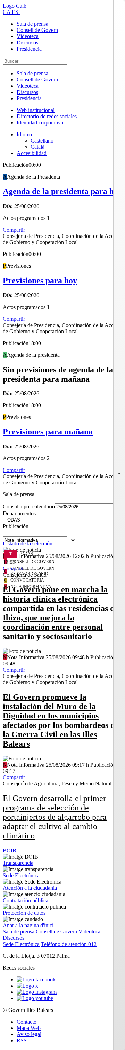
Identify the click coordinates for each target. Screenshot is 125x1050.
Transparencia (18, 863)
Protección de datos (24, 913)
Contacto (26, 1022)
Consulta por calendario (29, 506)
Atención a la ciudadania (30, 888)
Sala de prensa (32, 24)
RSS (22, 1040)
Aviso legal (29, 1034)
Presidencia (29, 49)
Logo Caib (14, 6)
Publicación (15, 526)
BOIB (9, 850)
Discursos (27, 42)
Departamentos (19, 513)
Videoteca (28, 36)
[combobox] (62, 535)
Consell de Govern (37, 30)
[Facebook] (36, 979)
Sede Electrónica (21, 875)
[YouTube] (35, 998)
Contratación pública (25, 900)
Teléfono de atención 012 (69, 944)
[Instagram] (37, 992)
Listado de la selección (27, 543)
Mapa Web (29, 1028)
